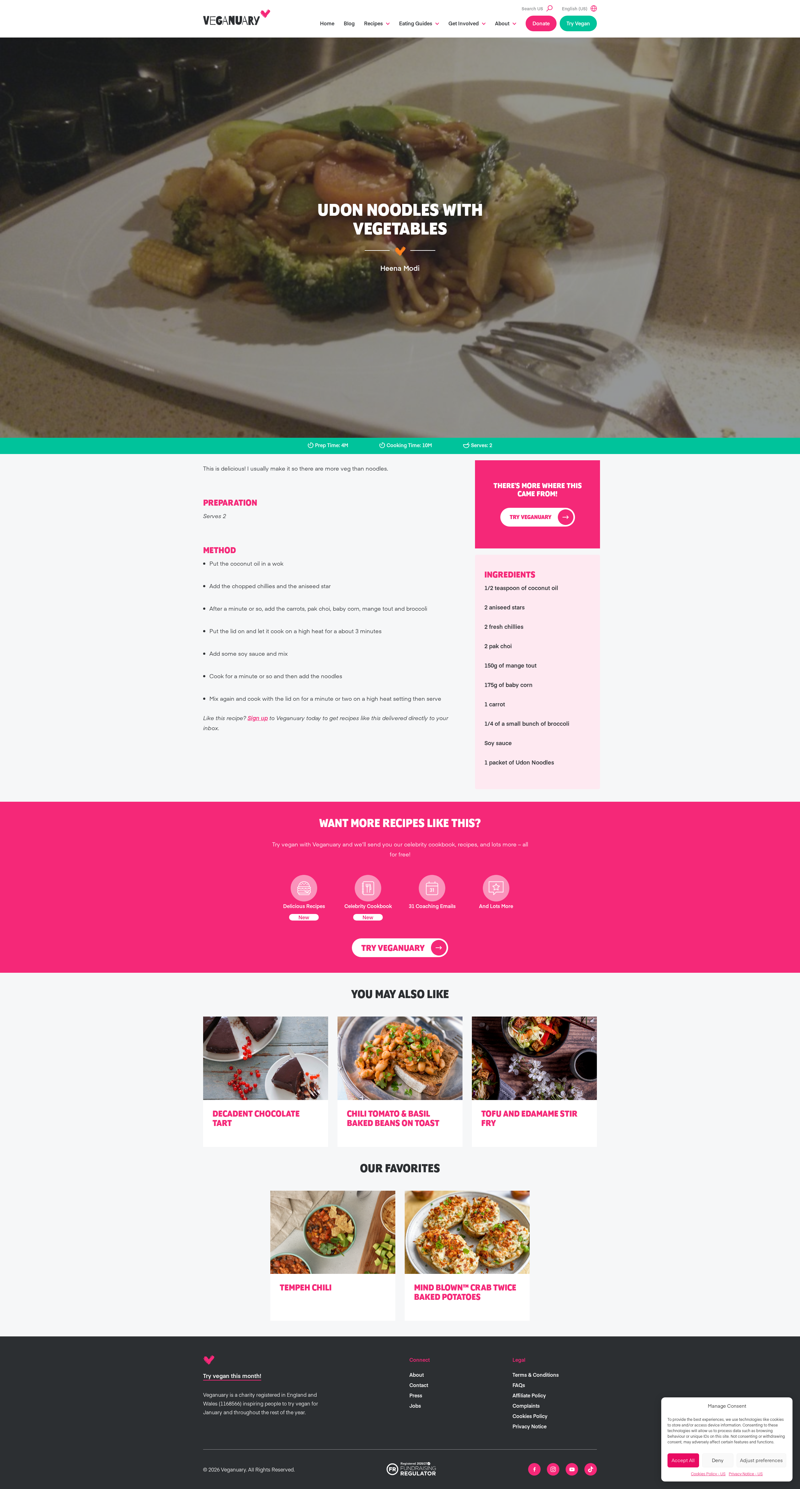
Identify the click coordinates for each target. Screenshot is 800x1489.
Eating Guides (415, 23)
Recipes (373, 23)
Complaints (526, 1405)
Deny (717, 1460)
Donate (541, 23)
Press (415, 1395)
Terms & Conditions (535, 1374)
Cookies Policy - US (708, 1473)
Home (327, 23)
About (502, 23)
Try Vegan (578, 23)
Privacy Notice (529, 1426)
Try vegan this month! (232, 1376)
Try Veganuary (531, 517)
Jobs (415, 1405)
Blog (349, 23)
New (303, 917)
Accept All (683, 1460)
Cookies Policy (530, 1415)
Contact (418, 1384)
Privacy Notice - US (746, 1473)
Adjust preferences (761, 1460)
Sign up (258, 718)
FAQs (518, 1384)
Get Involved (463, 23)
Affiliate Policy (529, 1395)
